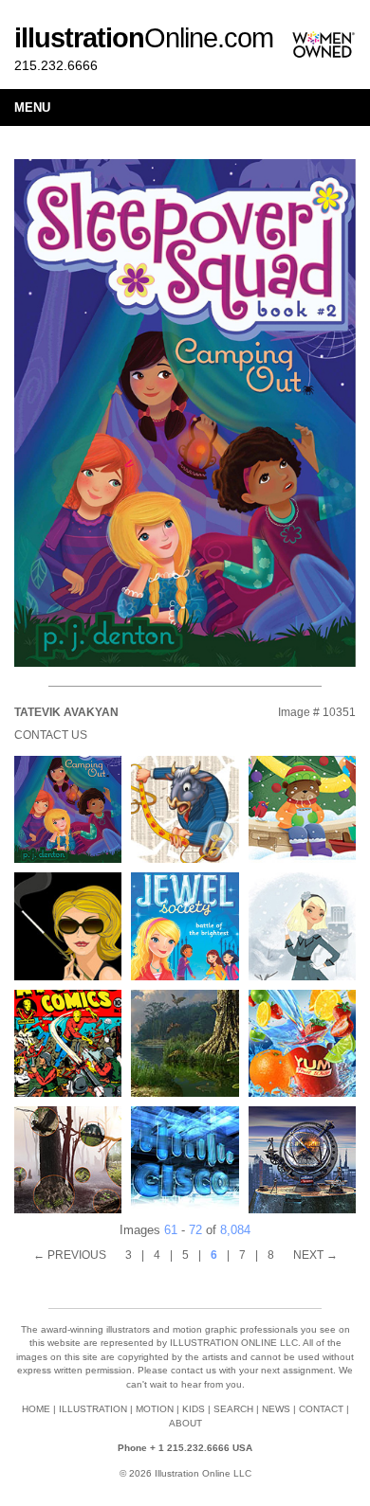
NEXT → (315, 1255)
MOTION (155, 1409)
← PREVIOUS (69, 1255)
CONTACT (321, 1409)
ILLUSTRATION (93, 1409)
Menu (32, 107)
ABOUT (185, 1423)
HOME (36, 1409)
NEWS (276, 1409)
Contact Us (50, 735)
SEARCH (233, 1409)
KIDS (193, 1409)
